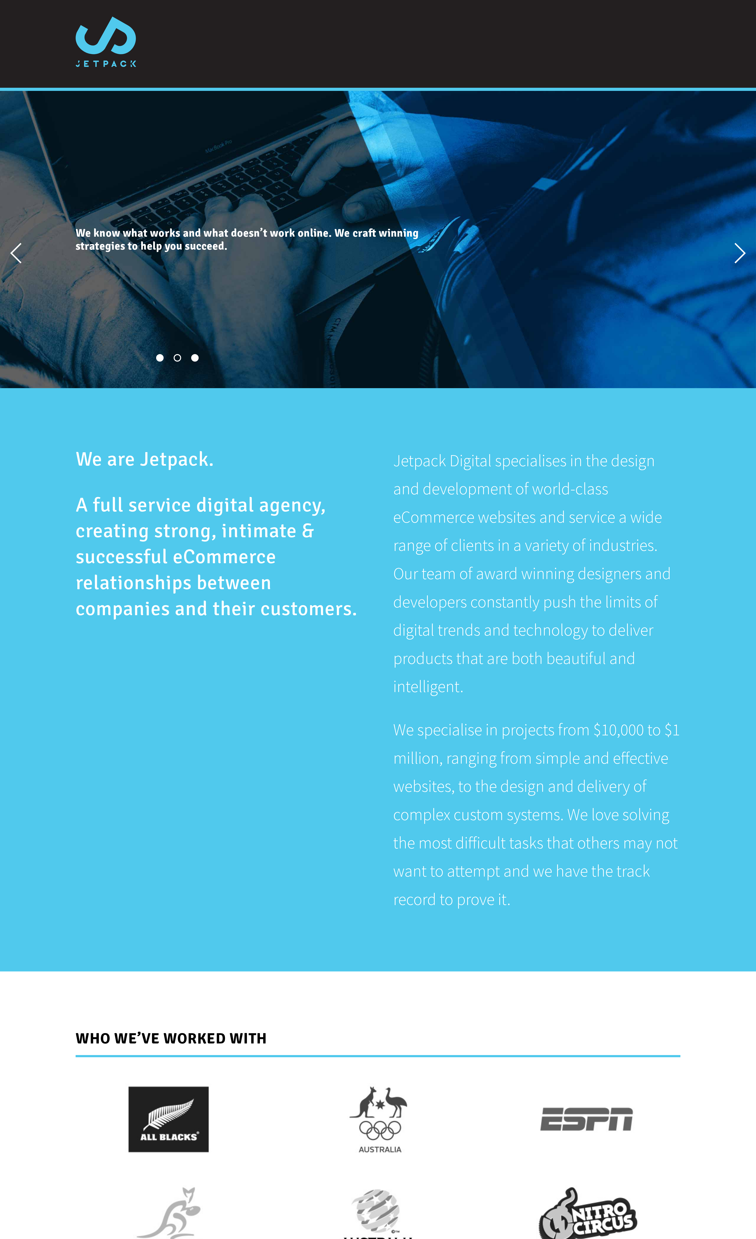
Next (716, 243)
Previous (40, 243)
